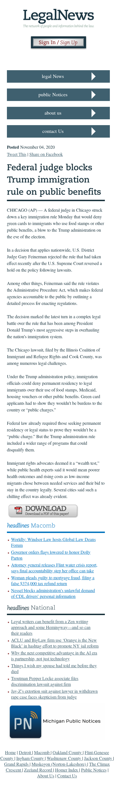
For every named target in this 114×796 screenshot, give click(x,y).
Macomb (42, 752)
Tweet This (16, 154)
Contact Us (67, 776)
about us (53, 112)
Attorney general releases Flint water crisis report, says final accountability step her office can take (54, 567)
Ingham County (30, 758)
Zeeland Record (38, 770)
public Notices (53, 94)
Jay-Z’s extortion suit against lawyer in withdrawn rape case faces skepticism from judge (54, 694)
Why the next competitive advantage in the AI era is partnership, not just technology (54, 655)
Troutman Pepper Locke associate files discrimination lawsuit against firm (44, 681)
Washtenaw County (64, 758)
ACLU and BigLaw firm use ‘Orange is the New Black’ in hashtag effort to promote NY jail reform (55, 643)
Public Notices (94, 770)
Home (10, 752)
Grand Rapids (17, 764)
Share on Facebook (46, 154)
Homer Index (67, 770)
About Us (45, 776)
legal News (53, 76)
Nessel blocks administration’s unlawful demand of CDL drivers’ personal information (53, 593)
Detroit (25, 752)
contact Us (53, 131)
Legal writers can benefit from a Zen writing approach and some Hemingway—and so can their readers (50, 627)
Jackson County (98, 758)
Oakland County (68, 752)
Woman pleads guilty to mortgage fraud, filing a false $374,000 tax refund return (52, 580)
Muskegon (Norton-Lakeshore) (59, 764)
